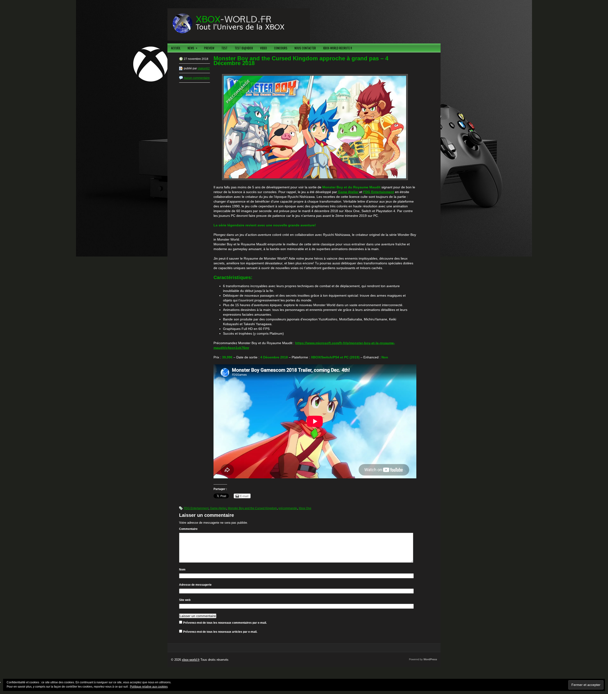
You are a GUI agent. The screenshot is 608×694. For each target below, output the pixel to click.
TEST (224, 48)
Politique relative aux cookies (149, 686)
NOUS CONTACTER (305, 48)
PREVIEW (209, 48)
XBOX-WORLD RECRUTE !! (337, 48)
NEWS (192, 47)
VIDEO (263, 48)
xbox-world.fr (191, 659)
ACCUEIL (175, 48)
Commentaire (188, 529)
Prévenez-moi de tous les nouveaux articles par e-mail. (220, 631)
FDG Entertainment (196, 508)
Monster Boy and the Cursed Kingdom (252, 508)
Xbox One (305, 508)
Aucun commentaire (197, 78)
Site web (184, 600)
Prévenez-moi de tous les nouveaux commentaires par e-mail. (225, 622)
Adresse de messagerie (195, 584)
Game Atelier (218, 508)
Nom (182, 569)
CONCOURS (280, 48)
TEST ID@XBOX (244, 48)
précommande (287, 508)
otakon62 (204, 68)
